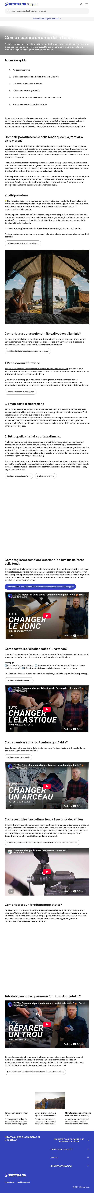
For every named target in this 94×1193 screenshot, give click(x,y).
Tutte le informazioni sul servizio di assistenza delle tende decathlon (35, 1072)
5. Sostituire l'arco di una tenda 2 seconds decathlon (37, 97)
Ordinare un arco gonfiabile (18, 757)
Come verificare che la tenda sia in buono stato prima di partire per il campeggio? (40, 587)
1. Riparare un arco (21, 70)
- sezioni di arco (12, 163)
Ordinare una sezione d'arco (18, 476)
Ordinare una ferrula (45, 476)
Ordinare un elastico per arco (19, 680)
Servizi (54, 1157)
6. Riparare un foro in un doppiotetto (30, 104)
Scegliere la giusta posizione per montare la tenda (27, 351)
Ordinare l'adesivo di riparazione (20, 392)
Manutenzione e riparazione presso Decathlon (69, 1140)
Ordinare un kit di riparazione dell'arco (23, 243)
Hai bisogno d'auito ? (62, 1149)
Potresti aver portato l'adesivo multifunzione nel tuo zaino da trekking (37, 368)
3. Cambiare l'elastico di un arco (28, 84)
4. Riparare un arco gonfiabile (26, 90)
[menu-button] (86, 4)
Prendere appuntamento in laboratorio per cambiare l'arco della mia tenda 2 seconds (42, 842)
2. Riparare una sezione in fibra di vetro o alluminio (36, 77)
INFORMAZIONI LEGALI (61, 1166)
